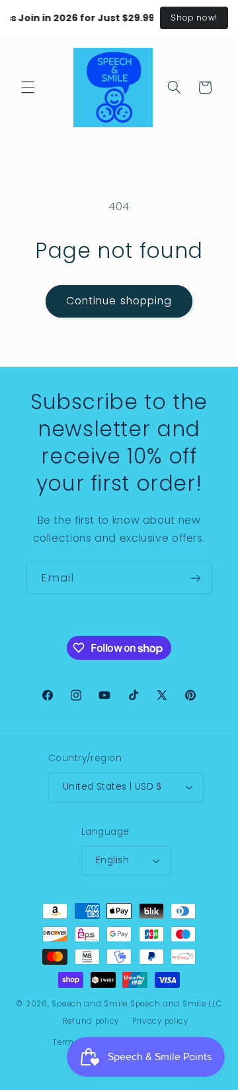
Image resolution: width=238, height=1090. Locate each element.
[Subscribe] (195, 578)
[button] (28, 87)
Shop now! (194, 17)
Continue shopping (119, 300)
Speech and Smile (90, 1004)
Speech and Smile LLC (176, 1004)
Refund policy (91, 1021)
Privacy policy (160, 1021)
